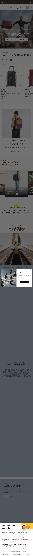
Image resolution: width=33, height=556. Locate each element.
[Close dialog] (31, 269)
